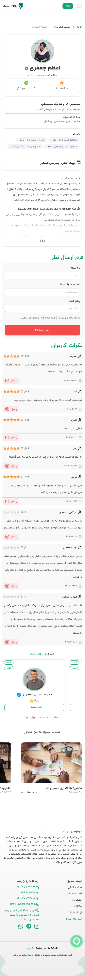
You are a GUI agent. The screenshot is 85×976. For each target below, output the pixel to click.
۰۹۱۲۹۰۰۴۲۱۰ (28, 893)
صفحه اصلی (75, 887)
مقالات (78, 906)
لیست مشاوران (62, 27)
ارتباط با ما (76, 912)
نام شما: (75, 268)
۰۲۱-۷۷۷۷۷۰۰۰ (26, 887)
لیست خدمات (74, 894)
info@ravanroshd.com (22, 904)
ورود (68, 5)
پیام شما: (74, 301)
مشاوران (77, 900)
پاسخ (14, 380)
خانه (79, 27)
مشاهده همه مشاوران (45, 717)
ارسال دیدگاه (42, 330)
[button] (42, 241)
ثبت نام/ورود (74, 919)
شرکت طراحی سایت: (42, 948)
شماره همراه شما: (70, 285)
